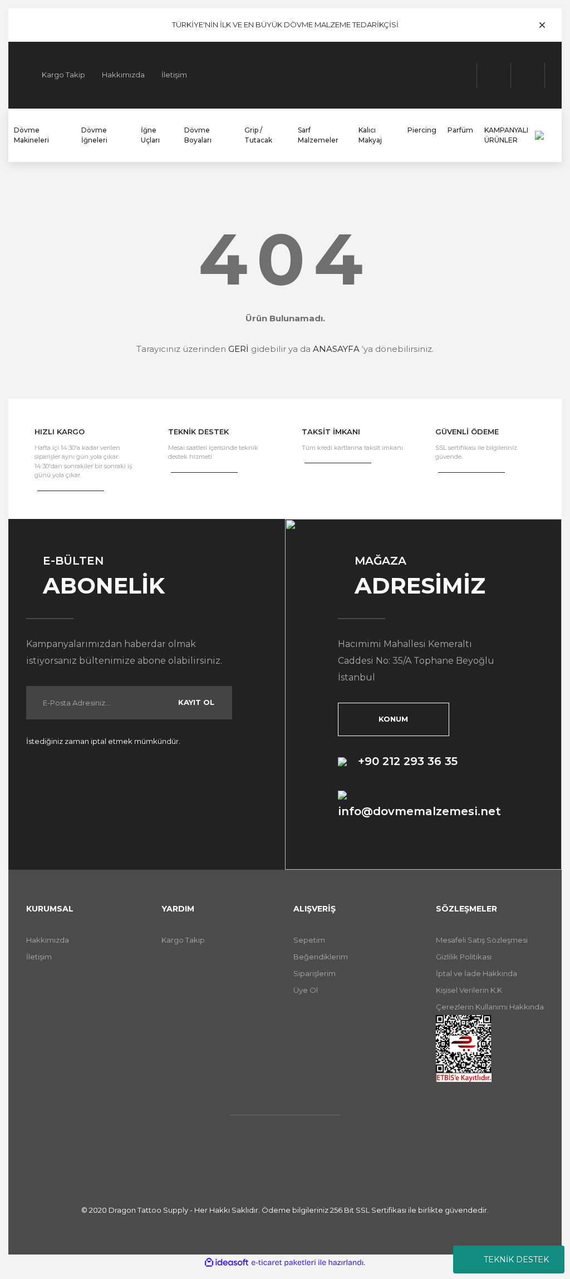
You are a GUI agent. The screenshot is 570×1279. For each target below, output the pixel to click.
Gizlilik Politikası (464, 956)
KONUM (393, 718)
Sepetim (309, 939)
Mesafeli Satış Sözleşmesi (482, 939)
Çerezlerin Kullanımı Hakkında (490, 1006)
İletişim (174, 74)
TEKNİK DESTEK (516, 1260)
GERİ (238, 349)
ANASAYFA (336, 349)
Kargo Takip (63, 74)
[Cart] (528, 75)
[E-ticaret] (283, 1262)
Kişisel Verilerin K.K (469, 990)
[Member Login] (494, 75)
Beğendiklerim (320, 956)
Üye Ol (305, 990)
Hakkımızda (123, 74)
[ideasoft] (226, 1262)
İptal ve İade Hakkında (476, 973)
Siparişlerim (314, 973)
